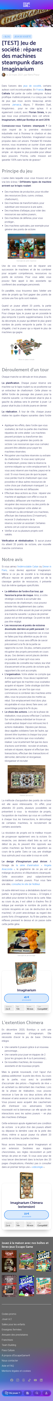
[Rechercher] (37, 1393)
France (40, 89)
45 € (26, 998)
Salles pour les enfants (13, 1324)
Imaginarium (26, 990)
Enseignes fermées (11, 1329)
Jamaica (16, 104)
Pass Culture (8, 1350)
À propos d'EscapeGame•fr (16, 1355)
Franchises (7, 1339)
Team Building (9, 1345)
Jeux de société (22, 36)
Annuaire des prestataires (15, 1334)
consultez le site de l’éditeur (25, 884)
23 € (26, 1214)
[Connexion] (46, 1393)
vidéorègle (37, 1167)
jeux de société (32, 85)
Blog (7, 36)
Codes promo (9, 1314)
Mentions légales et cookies (16, 1371)
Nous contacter (10, 1360)
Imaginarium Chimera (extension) (26, 1205)
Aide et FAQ (8, 1365)
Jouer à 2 (7, 1319)
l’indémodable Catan (27, 566)
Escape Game (26, 4)
